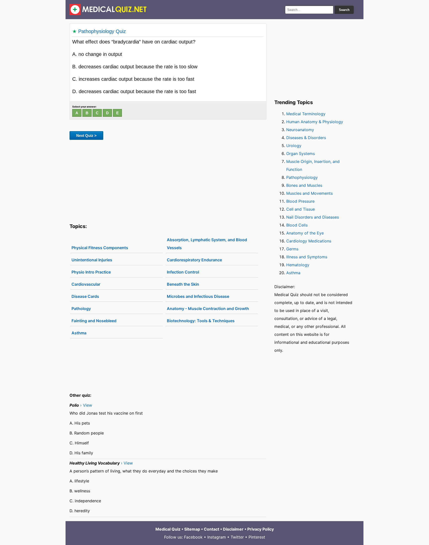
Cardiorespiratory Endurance (194, 259)
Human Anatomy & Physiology (314, 121)
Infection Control (183, 272)
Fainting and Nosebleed (94, 320)
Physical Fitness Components (100, 247)
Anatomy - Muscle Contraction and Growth (208, 308)
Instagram (216, 537)
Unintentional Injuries (92, 259)
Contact (211, 529)
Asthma (79, 332)
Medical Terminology (305, 113)
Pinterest (257, 537)
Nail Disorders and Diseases (312, 217)
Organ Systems (300, 153)
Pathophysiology (302, 177)
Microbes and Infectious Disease (198, 296)
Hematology (297, 264)
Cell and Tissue (300, 209)
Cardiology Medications (308, 240)
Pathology (81, 308)
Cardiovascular (86, 284)
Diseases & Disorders (306, 137)
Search (344, 10)
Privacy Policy (260, 529)
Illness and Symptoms (306, 256)
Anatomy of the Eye (305, 233)
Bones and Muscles (304, 185)
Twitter (237, 537)
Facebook (193, 537)
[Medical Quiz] (108, 9)
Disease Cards (85, 296)
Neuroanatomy (300, 129)
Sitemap (192, 529)
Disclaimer (233, 529)
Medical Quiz (167, 529)
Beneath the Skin (183, 284)
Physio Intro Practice (91, 272)
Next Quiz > (86, 135)
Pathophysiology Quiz (102, 31)
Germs (292, 248)
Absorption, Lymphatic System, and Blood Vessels (207, 243)
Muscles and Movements (309, 193)
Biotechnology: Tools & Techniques (201, 320)
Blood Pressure (300, 201)
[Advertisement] (168, 180)
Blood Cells (297, 225)
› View (86, 405)
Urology (293, 145)
